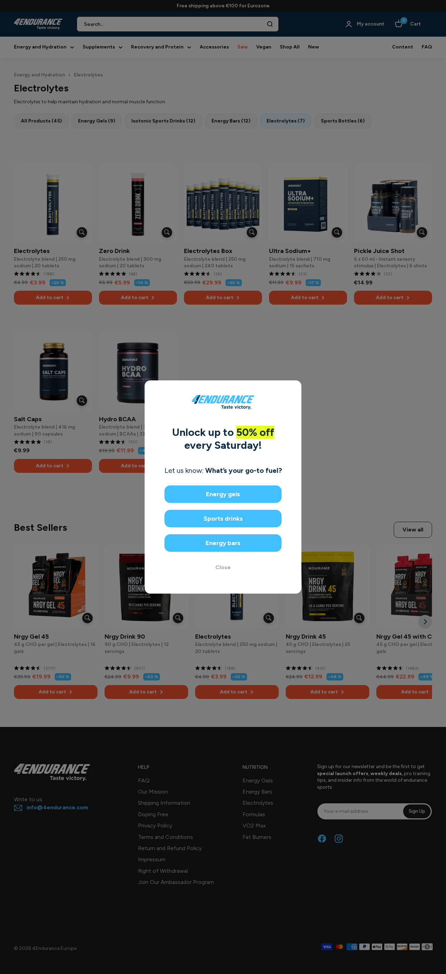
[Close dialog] (293, 388)
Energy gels (223, 494)
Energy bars (223, 543)
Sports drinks (223, 518)
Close (223, 567)
